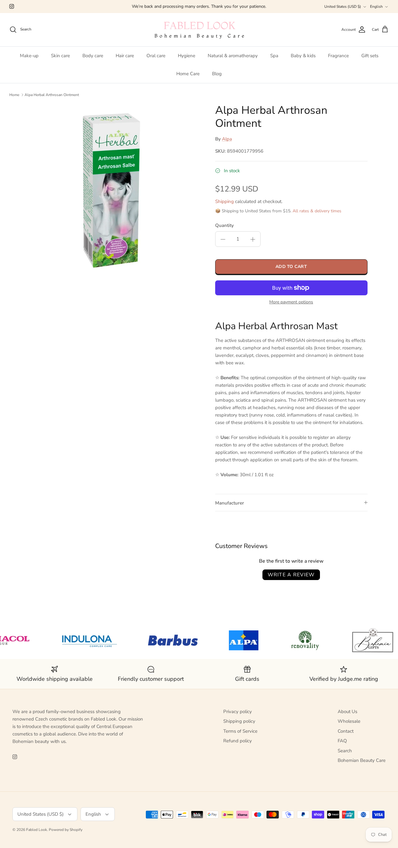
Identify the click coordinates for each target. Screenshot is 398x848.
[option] (116, 189)
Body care (92, 56)
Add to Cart (291, 267)
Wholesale (349, 721)
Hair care (125, 56)
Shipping (224, 201)
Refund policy (237, 741)
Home (14, 94)
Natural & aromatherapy (233, 56)
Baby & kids (303, 56)
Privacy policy (237, 711)
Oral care (155, 56)
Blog (217, 74)
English (376, 6)
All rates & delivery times (317, 211)
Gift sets (369, 56)
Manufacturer (229, 503)
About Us (347, 711)
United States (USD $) (342, 6)
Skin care (60, 56)
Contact (346, 731)
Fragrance (338, 56)
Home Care (188, 74)
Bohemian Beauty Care (362, 760)
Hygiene (186, 56)
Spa (274, 56)
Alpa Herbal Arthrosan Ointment (52, 94)
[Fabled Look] (199, 29)
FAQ (342, 741)
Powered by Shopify (65, 829)
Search (345, 751)
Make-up (29, 56)
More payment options (291, 302)
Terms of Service (240, 731)
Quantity (224, 225)
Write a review (291, 574)
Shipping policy (239, 721)
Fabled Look (36, 829)
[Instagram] (11, 6)
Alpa (227, 139)
